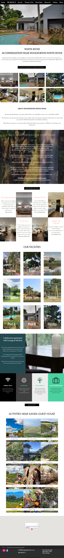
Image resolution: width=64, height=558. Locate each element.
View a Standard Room (39, 212)
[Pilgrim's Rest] (14, 430)
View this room (8, 212)
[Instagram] (4, 550)
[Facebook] (7, 550)
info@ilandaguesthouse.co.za (26, 550)
